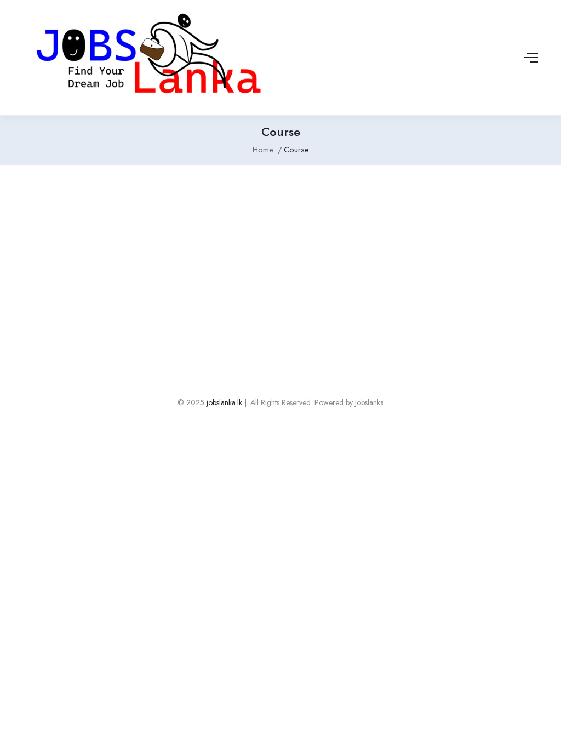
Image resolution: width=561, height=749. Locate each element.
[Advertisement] (280, 258)
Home (263, 150)
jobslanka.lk (223, 402)
